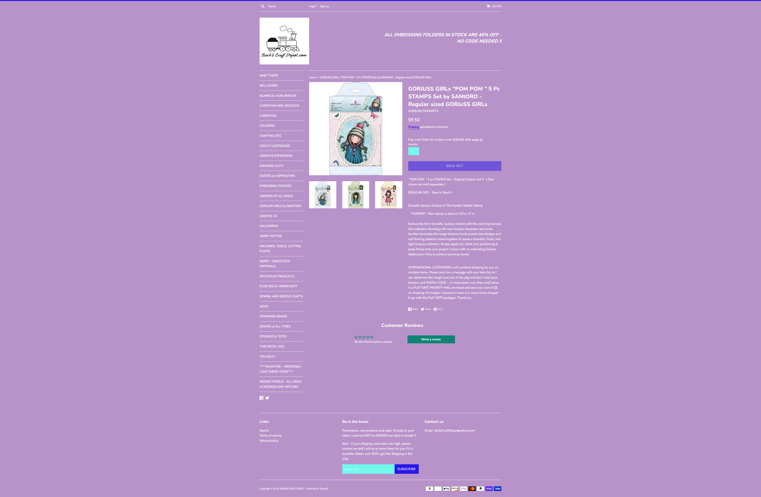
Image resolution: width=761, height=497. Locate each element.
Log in (312, 6)
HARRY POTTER (271, 236)
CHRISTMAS (268, 116)
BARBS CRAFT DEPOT (292, 488)
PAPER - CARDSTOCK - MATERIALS (276, 263)
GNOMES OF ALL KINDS (276, 196)
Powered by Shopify (317, 488)
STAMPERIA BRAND (273, 316)
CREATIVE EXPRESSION (276, 156)
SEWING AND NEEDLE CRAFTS (281, 296)
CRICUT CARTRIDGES (275, 146)
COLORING (267, 125)
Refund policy (269, 440)
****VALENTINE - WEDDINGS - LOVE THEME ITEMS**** (281, 369)
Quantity (413, 144)
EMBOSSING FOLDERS (275, 186)
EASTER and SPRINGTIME (277, 176)
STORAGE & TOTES (273, 336)
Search (264, 430)
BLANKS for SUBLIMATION (278, 96)
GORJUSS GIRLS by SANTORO (280, 206)
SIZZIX (264, 306)
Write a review (431, 339)
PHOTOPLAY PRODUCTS (277, 276)
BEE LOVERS (268, 85)
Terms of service (271, 435)
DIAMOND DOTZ (271, 166)
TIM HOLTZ (267, 356)
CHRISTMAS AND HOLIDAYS (279, 105)
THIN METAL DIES (272, 346)
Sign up (324, 6)
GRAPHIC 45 (268, 216)
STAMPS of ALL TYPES (275, 326)
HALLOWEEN (269, 226)
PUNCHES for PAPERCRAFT (278, 286)
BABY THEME (269, 75)
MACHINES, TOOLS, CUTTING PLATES (280, 248)
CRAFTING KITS (270, 136)
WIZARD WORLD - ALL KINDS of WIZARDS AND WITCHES (280, 384)
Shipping (413, 127)
